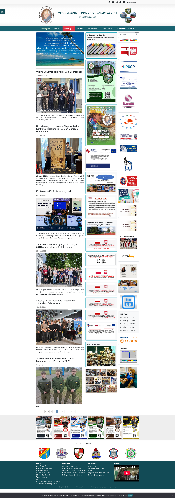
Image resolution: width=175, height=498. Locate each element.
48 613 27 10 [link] (133, 2)
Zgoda (130, 495)
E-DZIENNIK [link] (92, 466)
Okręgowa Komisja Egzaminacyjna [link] (74, 470)
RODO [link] (90, 470)
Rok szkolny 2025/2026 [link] (128, 330)
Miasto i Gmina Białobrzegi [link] (71, 468)
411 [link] (71, 411)
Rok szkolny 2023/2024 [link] (128, 324)
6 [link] (62, 411)
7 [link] (65, 411)
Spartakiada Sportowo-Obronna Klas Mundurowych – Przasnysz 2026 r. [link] (55, 359)
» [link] (74, 411)
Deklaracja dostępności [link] (96, 475)
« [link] (45, 411)
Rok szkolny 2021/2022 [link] (128, 317)
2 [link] (51, 411)
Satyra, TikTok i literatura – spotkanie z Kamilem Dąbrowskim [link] (55, 302)
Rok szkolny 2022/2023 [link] (128, 321)
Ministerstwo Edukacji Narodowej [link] (73, 473)
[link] (2, 11)
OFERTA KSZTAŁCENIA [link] (96, 468)
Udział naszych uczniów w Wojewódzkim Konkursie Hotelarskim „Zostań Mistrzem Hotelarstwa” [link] (57, 129)
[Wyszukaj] (137, 34)
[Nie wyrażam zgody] (173, 495)
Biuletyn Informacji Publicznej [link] (72, 475)
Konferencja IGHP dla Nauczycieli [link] (53, 191)
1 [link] (48, 411)
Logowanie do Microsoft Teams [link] (99, 473)
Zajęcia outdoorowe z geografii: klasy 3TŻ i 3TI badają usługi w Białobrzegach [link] (58, 245)
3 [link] (54, 411)
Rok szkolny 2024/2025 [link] (128, 327)
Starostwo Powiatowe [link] (69, 466)
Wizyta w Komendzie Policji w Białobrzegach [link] (59, 71)
